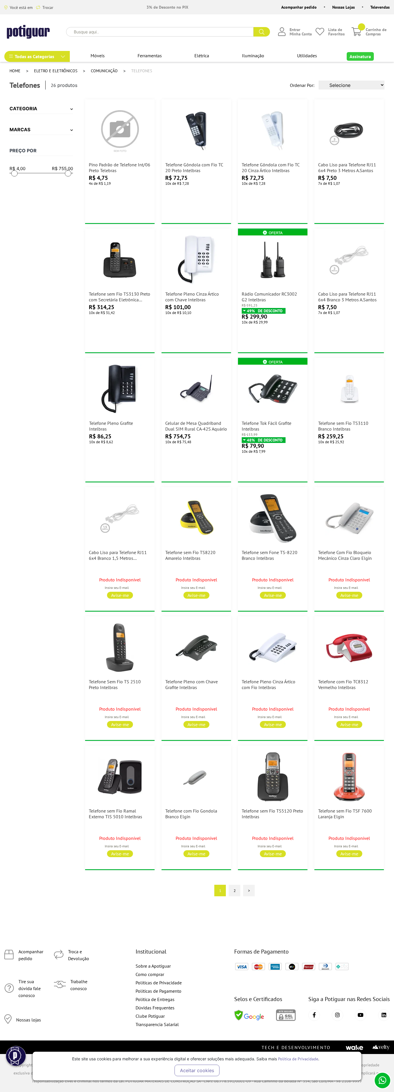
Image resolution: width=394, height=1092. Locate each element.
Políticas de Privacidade (159, 983)
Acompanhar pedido (299, 7)
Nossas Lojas (343, 7)
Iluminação (253, 55)
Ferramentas (150, 55)
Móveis (98, 55)
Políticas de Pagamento (158, 991)
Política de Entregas (155, 999)
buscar (262, 32)
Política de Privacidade (298, 1058)
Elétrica (201, 55)
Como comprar (150, 974)
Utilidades (307, 55)
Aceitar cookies (197, 1070)
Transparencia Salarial (157, 1024)
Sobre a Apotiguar (153, 966)
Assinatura (360, 56)
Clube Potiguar (150, 1016)
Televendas (380, 7)
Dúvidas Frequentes (155, 1008)
